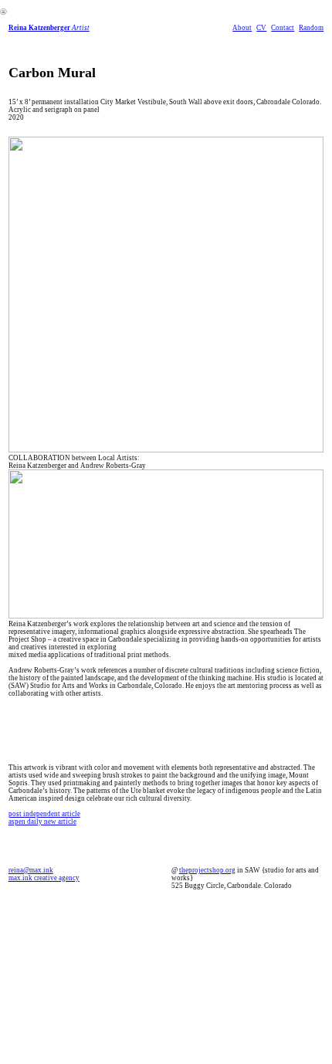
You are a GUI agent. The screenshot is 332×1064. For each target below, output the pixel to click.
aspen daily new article (42, 821)
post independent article (44, 814)
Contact (282, 28)
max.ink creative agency (44, 878)
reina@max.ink (30, 870)
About (242, 28)
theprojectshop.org (207, 870)
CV (261, 28)
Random (311, 28)
